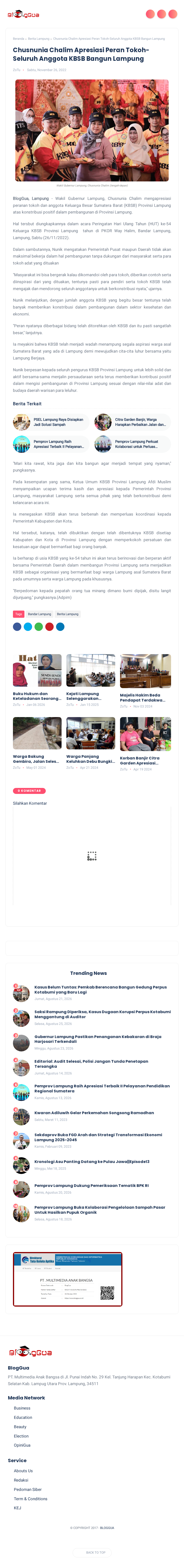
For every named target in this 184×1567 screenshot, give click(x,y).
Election (21, 1436)
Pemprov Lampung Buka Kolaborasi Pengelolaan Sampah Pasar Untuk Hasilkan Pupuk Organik (99, 1210)
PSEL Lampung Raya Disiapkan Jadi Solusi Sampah (58, 422)
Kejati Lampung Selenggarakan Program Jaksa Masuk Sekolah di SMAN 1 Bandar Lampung (89, 696)
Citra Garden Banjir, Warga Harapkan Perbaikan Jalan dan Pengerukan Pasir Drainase (139, 422)
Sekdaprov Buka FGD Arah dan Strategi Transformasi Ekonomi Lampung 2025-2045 (98, 1138)
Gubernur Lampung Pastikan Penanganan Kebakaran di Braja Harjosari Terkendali (97, 1039)
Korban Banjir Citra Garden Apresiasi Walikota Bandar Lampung (140, 761)
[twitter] (28, 627)
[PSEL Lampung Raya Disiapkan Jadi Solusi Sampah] (21, 422)
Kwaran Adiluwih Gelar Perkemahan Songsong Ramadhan (94, 1113)
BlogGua (107, 1528)
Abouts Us (23, 1470)
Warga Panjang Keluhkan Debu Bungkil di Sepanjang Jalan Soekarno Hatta (89, 759)
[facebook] (17, 627)
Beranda (18, 38)
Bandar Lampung (39, 614)
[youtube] (114, 1539)
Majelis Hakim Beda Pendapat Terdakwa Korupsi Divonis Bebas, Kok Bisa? (143, 698)
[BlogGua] (23, 13)
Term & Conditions (30, 1498)
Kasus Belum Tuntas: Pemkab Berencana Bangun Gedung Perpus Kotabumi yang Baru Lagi (100, 990)
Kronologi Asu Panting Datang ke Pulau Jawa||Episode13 (92, 1161)
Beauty (20, 1426)
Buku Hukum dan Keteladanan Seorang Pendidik (35, 696)
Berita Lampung (38, 38)
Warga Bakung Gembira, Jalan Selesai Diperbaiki (36, 759)
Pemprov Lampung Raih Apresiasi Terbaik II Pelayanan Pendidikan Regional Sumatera (58, 444)
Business (22, 1408)
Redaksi (21, 1480)
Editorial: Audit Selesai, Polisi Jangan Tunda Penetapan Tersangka (91, 1064)
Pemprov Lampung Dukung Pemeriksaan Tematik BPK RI (91, 1185)
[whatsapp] (38, 627)
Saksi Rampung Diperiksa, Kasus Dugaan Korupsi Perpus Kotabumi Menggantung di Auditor (102, 1015)
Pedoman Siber (28, 1489)
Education (23, 1417)
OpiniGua (22, 1445)
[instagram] (105, 1539)
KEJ (17, 1507)
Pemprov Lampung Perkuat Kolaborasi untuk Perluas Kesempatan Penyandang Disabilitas (136, 444)
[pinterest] (49, 627)
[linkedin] (60, 627)
